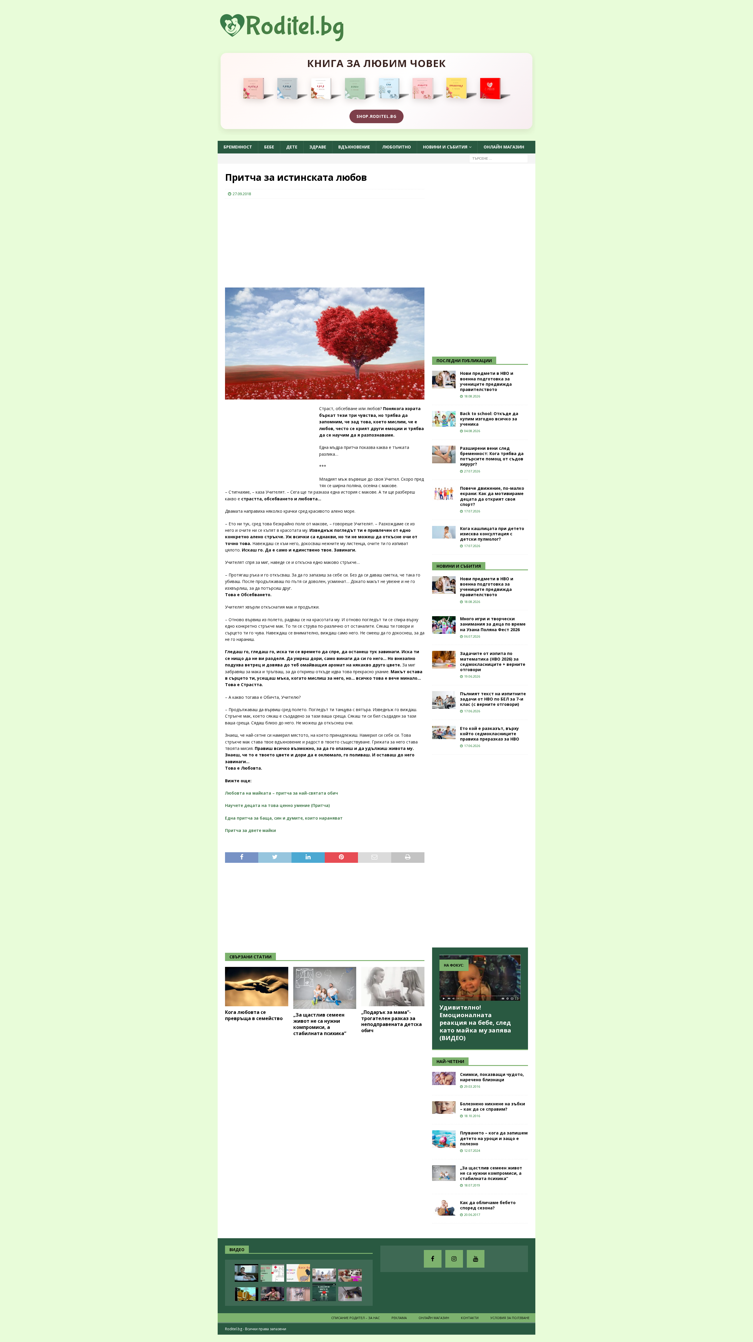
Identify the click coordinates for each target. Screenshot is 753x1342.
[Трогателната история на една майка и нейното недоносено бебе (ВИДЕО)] (272, 1294)
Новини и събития (445, 147)
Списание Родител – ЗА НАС (355, 1318)
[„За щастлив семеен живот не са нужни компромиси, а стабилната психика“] (324, 988)
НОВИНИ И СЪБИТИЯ (459, 566)
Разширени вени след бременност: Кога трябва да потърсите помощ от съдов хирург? (492, 456)
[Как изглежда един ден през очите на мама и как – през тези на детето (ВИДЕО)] (298, 1294)
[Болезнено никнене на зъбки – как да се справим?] (444, 1107)
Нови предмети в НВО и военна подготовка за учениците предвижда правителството (486, 381)
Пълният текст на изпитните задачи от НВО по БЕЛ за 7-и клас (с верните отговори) (493, 699)
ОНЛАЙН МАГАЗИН (504, 147)
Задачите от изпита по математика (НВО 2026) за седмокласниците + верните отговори (492, 661)
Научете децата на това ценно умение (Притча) (277, 805)
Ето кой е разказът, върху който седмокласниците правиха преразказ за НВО (489, 734)
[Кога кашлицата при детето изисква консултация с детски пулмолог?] (444, 532)
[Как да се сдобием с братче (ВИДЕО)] (246, 1273)
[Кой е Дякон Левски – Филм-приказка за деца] (246, 1294)
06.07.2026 (472, 636)
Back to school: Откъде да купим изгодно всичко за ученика (489, 419)
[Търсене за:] (498, 158)
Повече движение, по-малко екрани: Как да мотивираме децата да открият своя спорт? (492, 496)
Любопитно (396, 147)
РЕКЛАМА (399, 1318)
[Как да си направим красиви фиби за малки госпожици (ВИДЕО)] (350, 1294)
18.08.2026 (472, 396)
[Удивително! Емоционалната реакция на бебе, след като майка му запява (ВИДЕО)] (480, 978)
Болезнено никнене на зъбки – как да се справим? (492, 1106)
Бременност (238, 147)
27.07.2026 (472, 471)
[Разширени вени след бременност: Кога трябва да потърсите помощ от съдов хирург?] (444, 454)
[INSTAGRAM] (454, 1259)
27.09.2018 (242, 193)
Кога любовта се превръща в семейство (254, 1015)
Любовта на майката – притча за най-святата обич (281, 793)
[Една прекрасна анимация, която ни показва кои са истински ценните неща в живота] (324, 1275)
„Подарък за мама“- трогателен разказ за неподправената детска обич (391, 1021)
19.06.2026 (472, 676)
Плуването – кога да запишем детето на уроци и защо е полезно (494, 1138)
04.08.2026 (472, 431)
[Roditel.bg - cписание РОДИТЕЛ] (291, 38)
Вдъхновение (354, 147)
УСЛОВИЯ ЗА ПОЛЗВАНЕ (509, 1318)
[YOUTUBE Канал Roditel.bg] (475, 1259)
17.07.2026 (472, 511)
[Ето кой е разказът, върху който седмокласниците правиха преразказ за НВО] (444, 732)
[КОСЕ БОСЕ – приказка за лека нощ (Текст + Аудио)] (298, 1273)
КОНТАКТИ (470, 1318)
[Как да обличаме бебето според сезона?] (444, 1208)
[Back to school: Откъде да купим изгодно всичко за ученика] (444, 419)
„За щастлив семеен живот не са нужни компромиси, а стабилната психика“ (319, 1024)
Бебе (269, 147)
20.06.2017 (472, 1214)
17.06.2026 (472, 711)
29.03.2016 (472, 1086)
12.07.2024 (472, 1150)
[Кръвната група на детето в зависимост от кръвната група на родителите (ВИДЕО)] (272, 1273)
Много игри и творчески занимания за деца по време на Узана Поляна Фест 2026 (493, 624)
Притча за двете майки (250, 830)
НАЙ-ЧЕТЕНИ (450, 1061)
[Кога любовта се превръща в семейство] (256, 986)
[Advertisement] (269, 241)
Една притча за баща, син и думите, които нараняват (284, 818)
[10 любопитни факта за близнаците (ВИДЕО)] (324, 1292)
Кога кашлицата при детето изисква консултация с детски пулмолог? (492, 534)
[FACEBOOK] (433, 1259)
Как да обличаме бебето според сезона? (488, 1205)
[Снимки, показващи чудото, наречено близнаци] (444, 1078)
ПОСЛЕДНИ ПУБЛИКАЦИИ (464, 360)
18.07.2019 (472, 1185)
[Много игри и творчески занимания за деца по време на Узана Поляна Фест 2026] (444, 625)
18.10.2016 (472, 1116)
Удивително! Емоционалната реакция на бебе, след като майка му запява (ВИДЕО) (475, 1022)
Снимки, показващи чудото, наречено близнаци (492, 1077)
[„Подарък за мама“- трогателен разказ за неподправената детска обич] (392, 986)
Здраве (317, 147)
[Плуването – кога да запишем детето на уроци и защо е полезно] (444, 1139)
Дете (291, 147)
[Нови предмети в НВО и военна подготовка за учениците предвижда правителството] (444, 379)
